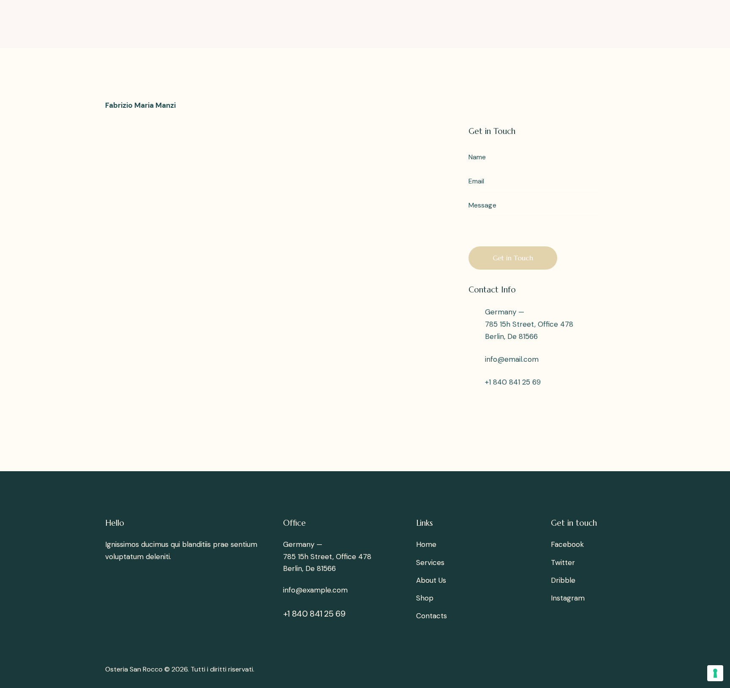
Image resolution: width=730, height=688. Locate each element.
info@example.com (315, 590)
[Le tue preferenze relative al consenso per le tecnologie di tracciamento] (715, 673)
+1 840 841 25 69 (513, 382)
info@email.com (512, 359)
